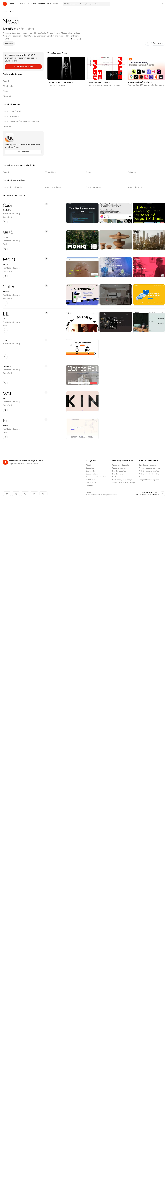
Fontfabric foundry (11, 214)
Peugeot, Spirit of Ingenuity (60, 82)
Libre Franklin (53, 85)
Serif (5, 244)
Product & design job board (149, 468)
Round (6, 172)
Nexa (12, 12)
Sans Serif (8, 217)
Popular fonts (117, 474)
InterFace (91, 85)
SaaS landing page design (122, 480)
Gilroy (88, 172)
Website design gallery (121, 465)
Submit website (92, 474)
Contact (89, 486)
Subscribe (90, 468)
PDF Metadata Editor (150, 492)
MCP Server (90, 480)
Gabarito (132, 172)
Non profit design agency (149, 480)
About (88, 465)
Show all (7, 96)
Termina (116, 85)
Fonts (5, 12)
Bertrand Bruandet (29, 464)
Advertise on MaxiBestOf (96, 477)
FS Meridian (50, 172)
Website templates (119, 468)
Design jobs (90, 471)
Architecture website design (123, 483)
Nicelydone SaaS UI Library (140, 82)
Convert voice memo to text (147, 495)
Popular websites (119, 471)
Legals (88, 492)
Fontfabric (27, 28)
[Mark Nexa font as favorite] (147, 43)
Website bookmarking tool (149, 471)
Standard (107, 85)
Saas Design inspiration (148, 465)
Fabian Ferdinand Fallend (98, 82)
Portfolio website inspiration (123, 477)
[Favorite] (5, 222)
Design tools (91, 483)
